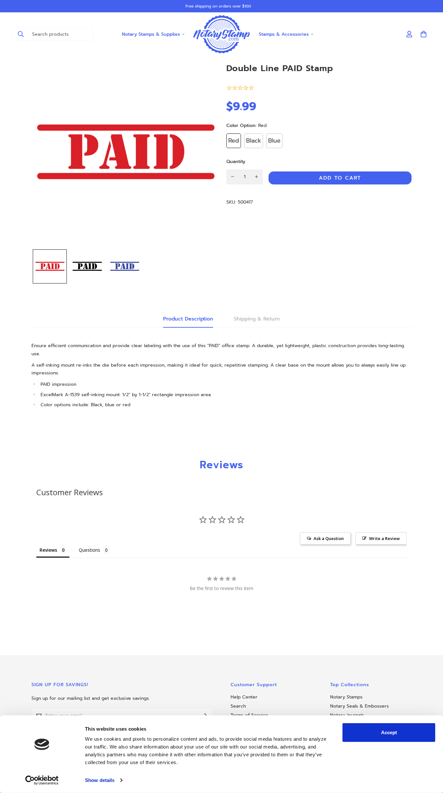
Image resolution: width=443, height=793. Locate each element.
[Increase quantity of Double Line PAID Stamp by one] (256, 176)
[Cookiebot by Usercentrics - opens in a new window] (42, 780)
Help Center (244, 697)
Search (238, 706)
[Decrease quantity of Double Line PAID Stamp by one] (232, 176)
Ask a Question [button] (329, 538)
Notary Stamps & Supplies (151, 34)
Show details (99, 780)
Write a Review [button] (384, 538)
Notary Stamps (346, 697)
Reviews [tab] (48, 550)
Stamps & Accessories (284, 34)
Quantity (235, 161)
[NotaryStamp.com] (221, 34)
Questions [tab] (89, 550)
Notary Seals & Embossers (359, 706)
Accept (389, 732)
